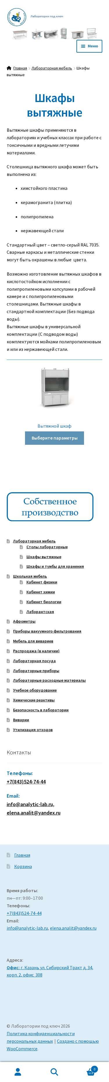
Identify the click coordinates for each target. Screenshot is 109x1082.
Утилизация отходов (33, 729)
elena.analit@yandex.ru (73, 928)
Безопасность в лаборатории (41, 710)
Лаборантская (40, 611)
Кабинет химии (40, 591)
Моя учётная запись (18, 1072)
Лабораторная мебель (51, 68)
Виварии (21, 719)
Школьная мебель (30, 576)
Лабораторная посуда (34, 660)
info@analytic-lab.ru (27, 928)
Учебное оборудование (35, 690)
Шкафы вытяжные (43, 556)
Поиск (54, 1072)
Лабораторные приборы (36, 670)
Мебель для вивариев (33, 641)
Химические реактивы (34, 700)
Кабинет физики (41, 582)
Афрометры (24, 621)
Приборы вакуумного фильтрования (47, 631)
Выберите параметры (55, 438)
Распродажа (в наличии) (36, 651)
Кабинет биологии (43, 601)
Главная (20, 68)
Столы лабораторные (47, 546)
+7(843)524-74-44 (26, 781)
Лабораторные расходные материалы (49, 680)
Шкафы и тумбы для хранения (55, 566)
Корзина (23, 866)
